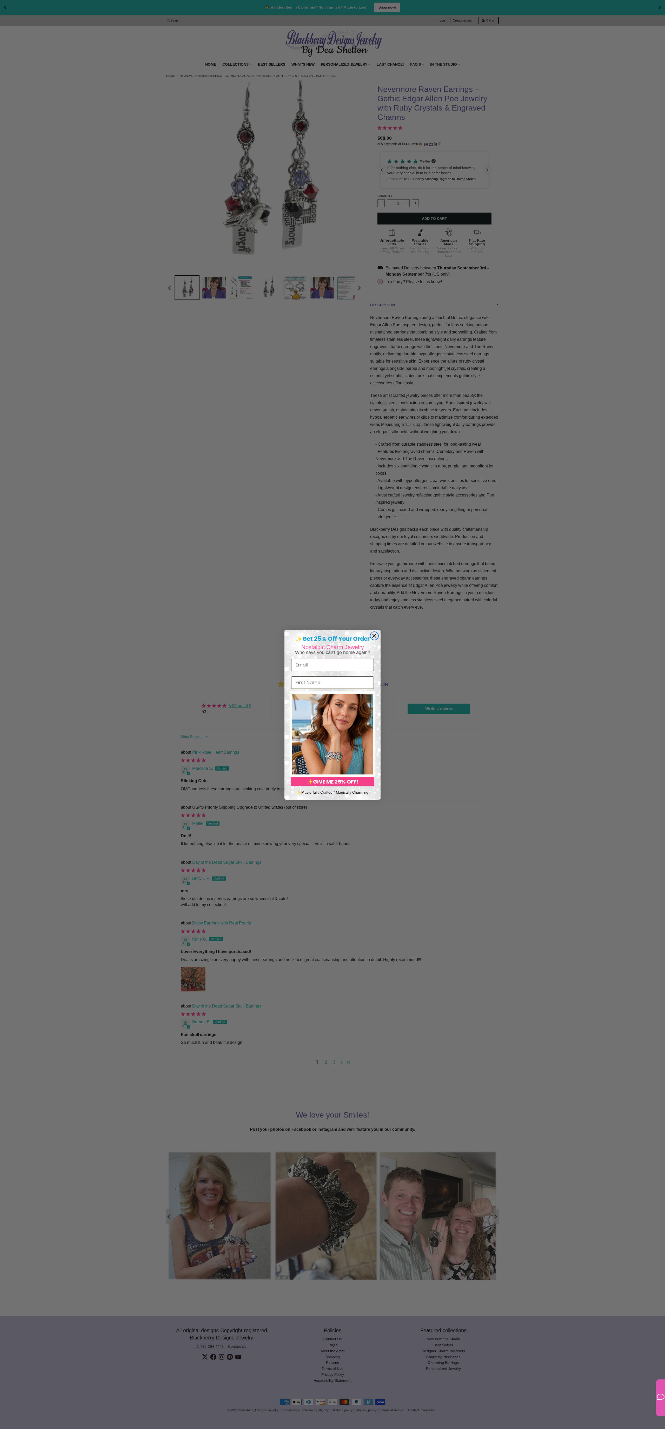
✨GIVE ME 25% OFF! (332, 781)
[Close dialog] (374, 636)
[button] (332, 734)
